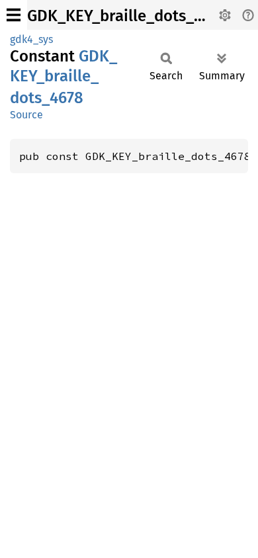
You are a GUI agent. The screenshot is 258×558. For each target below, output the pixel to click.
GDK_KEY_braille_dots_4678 (127, 16)
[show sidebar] (13, 15)
